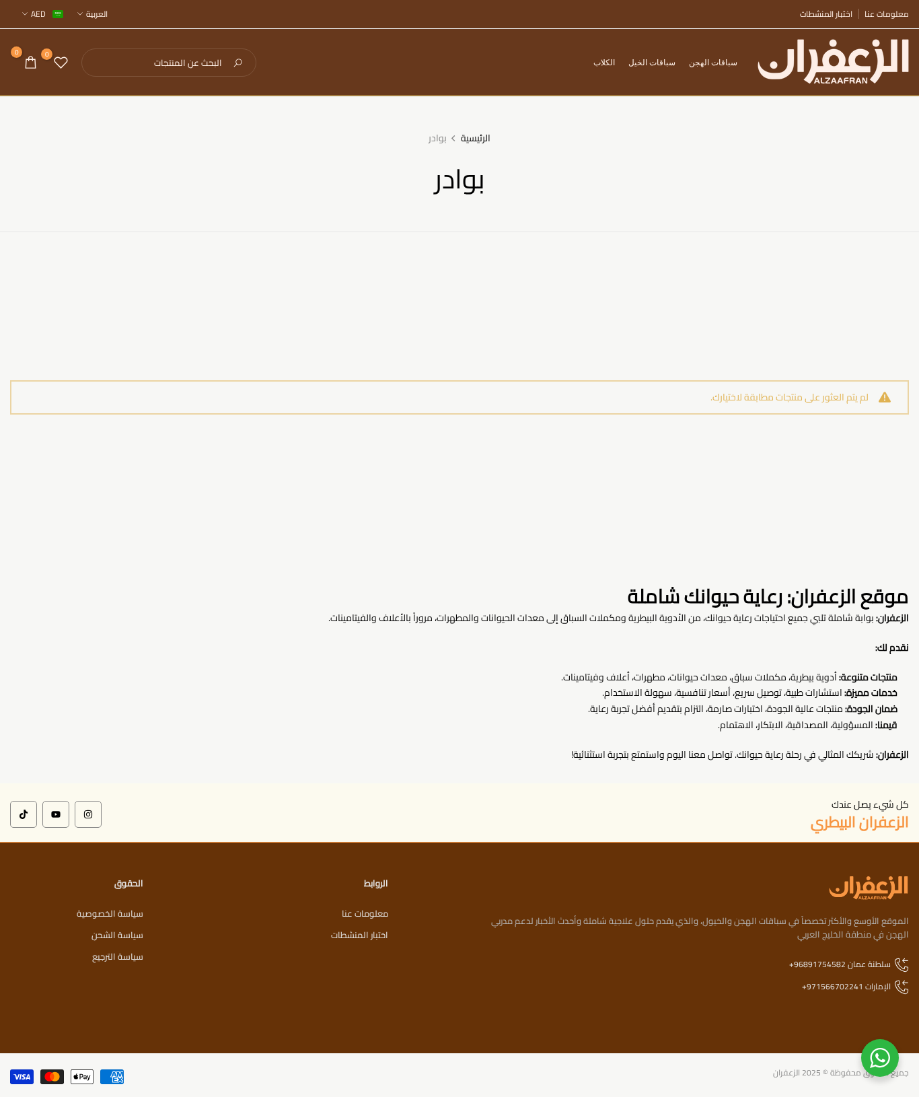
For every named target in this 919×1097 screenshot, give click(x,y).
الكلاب (604, 62)
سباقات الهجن (713, 62)
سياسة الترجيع (117, 956)
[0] (61, 62)
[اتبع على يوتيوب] (55, 814)
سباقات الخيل (651, 62)
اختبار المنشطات (826, 14)
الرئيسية (475, 139)
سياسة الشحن (117, 935)
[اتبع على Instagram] (88, 814)
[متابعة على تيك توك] (23, 814)
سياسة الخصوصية (110, 913)
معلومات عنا (887, 14)
